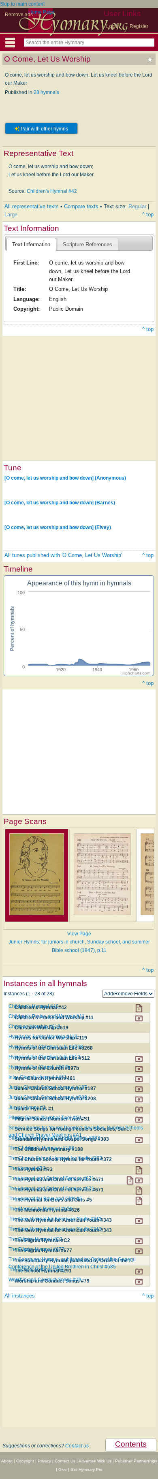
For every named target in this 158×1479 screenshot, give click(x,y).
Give (62, 1469)
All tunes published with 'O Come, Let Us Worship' (63, 555)
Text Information (31, 244)
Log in (113, 26)
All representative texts (31, 206)
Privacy (44, 1461)
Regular (137, 206)
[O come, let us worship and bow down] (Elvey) (57, 527)
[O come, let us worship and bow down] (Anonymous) (65, 478)
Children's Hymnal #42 (52, 191)
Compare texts (81, 206)
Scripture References (87, 244)
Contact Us (65, 1461)
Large (10, 214)
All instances (19, 1296)
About (7, 1461)
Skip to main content (22, 4)
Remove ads (19, 14)
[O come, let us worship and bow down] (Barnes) (59, 503)
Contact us (77, 1446)
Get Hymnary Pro (86, 1469)
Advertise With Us (95, 1461)
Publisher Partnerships (136, 1461)
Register (139, 26)
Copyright (25, 1461)
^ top (148, 214)
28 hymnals (46, 92)
